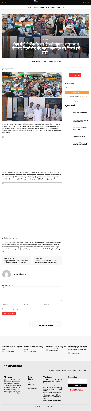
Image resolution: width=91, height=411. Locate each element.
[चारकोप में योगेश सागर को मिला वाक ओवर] (68, 113)
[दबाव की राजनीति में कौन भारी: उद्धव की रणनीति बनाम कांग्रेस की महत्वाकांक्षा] (68, 144)
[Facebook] (71, 75)
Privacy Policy (84, 96)
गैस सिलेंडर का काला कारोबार (79, 136)
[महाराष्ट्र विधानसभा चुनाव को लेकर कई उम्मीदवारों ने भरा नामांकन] (68, 121)
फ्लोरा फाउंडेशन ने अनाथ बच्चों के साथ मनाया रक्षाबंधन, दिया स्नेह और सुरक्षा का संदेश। (56, 347)
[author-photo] (3, 352)
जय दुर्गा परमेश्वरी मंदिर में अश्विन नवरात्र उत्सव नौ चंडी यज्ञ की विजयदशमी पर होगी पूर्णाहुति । (16, 261)
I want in (76, 92)
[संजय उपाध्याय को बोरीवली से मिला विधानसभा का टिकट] (68, 128)
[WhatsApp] (79, 75)
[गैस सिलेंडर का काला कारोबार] (68, 136)
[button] (5, 3)
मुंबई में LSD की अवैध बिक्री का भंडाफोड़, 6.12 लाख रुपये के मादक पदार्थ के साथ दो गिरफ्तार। (33, 348)
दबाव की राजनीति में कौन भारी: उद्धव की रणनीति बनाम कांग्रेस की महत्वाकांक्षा (81, 143)
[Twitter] (75, 75)
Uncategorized (46, 39)
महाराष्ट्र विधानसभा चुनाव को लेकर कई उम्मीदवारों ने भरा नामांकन (80, 121)
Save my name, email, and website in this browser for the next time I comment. (28, 309)
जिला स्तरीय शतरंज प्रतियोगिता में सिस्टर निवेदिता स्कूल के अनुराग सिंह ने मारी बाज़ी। (46, 261)
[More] (83, 75)
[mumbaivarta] (6, 274)
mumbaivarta (35, 61)
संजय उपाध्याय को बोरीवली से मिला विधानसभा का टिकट (80, 128)
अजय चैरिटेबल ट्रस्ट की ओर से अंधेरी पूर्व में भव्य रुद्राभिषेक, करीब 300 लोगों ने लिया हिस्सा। (12, 348)
